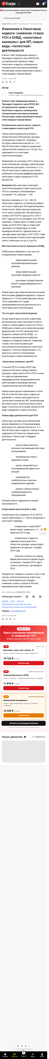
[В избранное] (10, 82)
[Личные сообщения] (38, 4)
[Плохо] (40, 596)
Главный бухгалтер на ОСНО (16, 675)
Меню (33, 1056)
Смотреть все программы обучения (23, 723)
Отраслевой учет (24, 24)
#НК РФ (20, 601)
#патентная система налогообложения (19, 607)
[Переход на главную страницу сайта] (9, 4)
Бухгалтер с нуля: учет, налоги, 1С (18, 650)
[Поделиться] (14, 82)
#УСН (12, 601)
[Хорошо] (26, 596)
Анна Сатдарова (16, 93)
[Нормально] (33, 596)
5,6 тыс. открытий (9, 616)
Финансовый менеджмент (15, 700)
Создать (24, 1056)
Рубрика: (6, 611)
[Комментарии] (3, 82)
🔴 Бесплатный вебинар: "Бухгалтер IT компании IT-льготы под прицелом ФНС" (23, 11)
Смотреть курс (23, 663)
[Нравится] (7, 82)
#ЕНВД (5, 601)
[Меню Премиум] (19, 4)
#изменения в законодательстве (16, 604)
